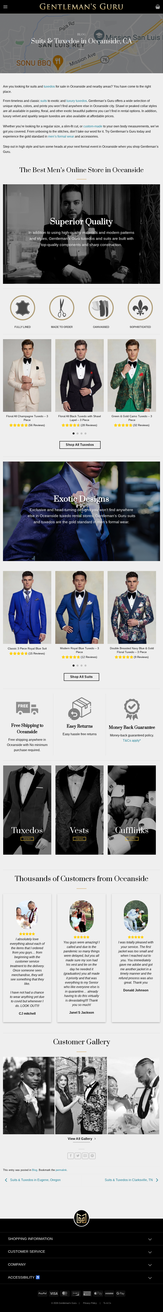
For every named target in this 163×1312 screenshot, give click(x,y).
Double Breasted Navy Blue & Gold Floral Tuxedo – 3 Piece (132, 650)
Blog (81, 34)
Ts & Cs (107, 1303)
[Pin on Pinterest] (92, 1156)
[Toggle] (150, 1240)
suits (43, 100)
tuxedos (49, 86)
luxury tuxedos (76, 100)
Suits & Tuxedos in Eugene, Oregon (35, 1180)
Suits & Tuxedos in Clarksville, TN (129, 1180)
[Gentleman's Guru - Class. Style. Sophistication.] (81, 6)
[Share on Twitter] (78, 1156)
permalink (61, 1169)
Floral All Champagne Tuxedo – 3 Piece (27, 418)
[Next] (149, 379)
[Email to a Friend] (85, 1156)
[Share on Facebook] (70, 1156)
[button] (5, 7)
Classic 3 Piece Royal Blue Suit (27, 648)
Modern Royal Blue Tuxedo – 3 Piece (79, 650)
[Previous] (9, 379)
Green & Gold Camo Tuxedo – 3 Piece (132, 418)
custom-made (92, 126)
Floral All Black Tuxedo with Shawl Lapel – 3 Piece (79, 418)
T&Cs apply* (132, 740)
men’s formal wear (61, 136)
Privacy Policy (90, 1303)
